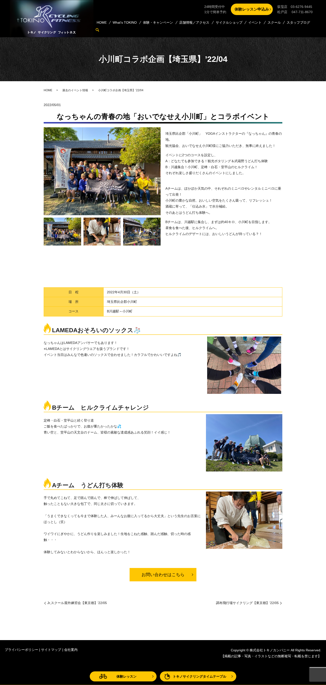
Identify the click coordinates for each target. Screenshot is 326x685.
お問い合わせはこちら (163, 574)
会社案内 (71, 650)
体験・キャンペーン (158, 22)
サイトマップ (51, 650)
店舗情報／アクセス (194, 22)
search (99, 30)
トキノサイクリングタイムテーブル (199, 676)
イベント (255, 22)
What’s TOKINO (125, 22)
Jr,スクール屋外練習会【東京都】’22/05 (77, 603)
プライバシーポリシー (21, 650)
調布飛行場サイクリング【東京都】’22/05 (247, 603)
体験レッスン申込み (252, 9)
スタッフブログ (298, 22)
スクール (274, 22)
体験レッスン (126, 676)
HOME (102, 22)
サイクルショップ (229, 22)
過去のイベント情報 (75, 90)
